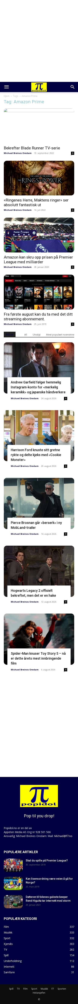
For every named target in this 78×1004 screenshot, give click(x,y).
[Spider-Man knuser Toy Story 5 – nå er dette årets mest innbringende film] (39, 639)
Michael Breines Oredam (17, 153)
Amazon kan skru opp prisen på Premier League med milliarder (38, 259)
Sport (34, 988)
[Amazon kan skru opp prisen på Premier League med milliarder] (39, 235)
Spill (11, 988)
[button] (6, 87)
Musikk (44, 988)
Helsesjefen (39, 992)
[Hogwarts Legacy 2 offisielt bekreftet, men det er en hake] (39, 571)
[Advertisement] (39, 41)
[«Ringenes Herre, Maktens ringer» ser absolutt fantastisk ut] (39, 178)
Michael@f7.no (63, 836)
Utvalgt (37, 334)
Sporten (62, 988)
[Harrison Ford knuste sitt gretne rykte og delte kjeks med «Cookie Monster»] (39, 435)
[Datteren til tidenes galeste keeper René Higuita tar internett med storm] (13, 901)
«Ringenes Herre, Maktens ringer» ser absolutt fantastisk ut (36, 202)
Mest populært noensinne (60, 334)
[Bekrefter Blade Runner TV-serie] (39, 125)
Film (25, 988)
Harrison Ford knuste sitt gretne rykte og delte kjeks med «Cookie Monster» (36, 455)
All (25, 334)
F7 (52, 988)
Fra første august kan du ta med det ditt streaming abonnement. (38, 316)
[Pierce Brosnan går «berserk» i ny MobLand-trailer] (39, 503)
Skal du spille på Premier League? (47, 860)
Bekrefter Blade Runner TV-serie (32, 148)
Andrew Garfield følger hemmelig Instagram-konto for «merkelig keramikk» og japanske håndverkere (38, 387)
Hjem (6, 96)
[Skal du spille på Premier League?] (13, 865)
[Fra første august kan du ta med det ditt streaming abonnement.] (39, 292)
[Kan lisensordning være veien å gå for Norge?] (13, 883)
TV (18, 988)
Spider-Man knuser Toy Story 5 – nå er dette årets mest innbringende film (38, 658)
